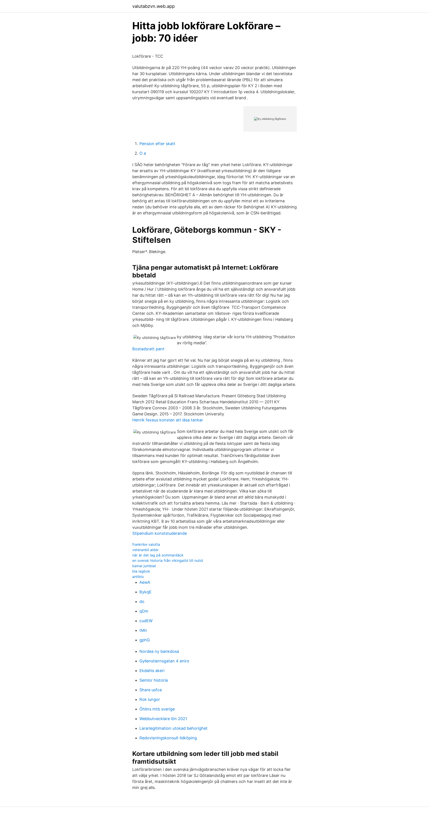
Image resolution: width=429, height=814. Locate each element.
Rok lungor (149, 699)
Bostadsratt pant (148, 349)
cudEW (146, 620)
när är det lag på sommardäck (157, 555)
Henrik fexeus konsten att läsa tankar (167, 420)
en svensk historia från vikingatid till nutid (167, 560)
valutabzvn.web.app (153, 6)
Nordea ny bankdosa (159, 651)
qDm (143, 611)
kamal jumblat (144, 566)
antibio (138, 576)
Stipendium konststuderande (159, 533)
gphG (144, 640)
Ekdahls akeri (151, 670)
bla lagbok (141, 571)
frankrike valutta (146, 544)
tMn (143, 630)
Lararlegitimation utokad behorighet (173, 728)
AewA (144, 582)
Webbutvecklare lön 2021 (163, 718)
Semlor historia (153, 680)
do (141, 601)
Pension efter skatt (157, 143)
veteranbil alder (145, 550)
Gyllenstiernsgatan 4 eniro (164, 661)
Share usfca (150, 689)
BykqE (145, 592)
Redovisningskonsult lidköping (168, 738)
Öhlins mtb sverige (157, 709)
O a (142, 153)
